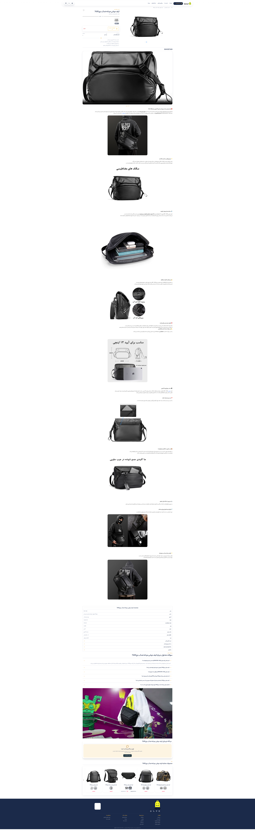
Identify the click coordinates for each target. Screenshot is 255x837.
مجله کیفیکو (154, 3)
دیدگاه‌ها (84, 33)
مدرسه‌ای (142, 822)
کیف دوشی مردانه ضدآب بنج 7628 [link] (158, 7)
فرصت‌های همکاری (107, 817)
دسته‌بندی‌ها (178, 3)
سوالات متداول (157, 822)
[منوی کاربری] (72, 3)
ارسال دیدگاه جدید (127, 755)
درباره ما (171, 3)
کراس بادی (142, 824)
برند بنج (105, 34)
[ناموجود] (165, 788)
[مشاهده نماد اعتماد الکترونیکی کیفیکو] (97, 806)
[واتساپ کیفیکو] (151, 811)
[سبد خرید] (65, 3)
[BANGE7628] (127, 77)
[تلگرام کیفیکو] (156, 811)
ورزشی (142, 819)
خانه (171, 7)
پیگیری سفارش (160, 3)
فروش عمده (108, 819)
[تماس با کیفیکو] (153, 811)
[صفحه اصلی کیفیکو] (157, 804)
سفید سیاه (125, 821)
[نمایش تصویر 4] (146, 25)
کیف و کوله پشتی (166, 7)
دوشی (169, 391)
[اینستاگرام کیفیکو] (159, 811)
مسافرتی (123, 113)
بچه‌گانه (142, 817)
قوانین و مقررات (157, 821)
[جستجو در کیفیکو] (69, 3)
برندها (149, 3)
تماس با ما (166, 3)
